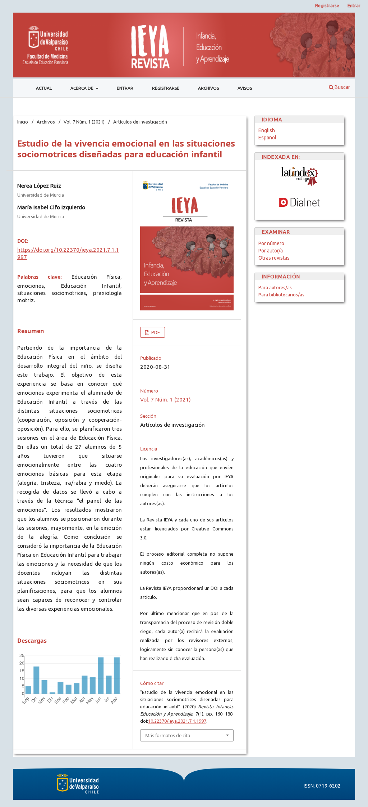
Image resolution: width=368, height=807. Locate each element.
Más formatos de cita (167, 735)
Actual (44, 88)
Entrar (125, 88)
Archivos (208, 88)
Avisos (245, 88)
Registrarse (165, 88)
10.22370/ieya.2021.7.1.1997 (177, 720)
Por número (271, 243)
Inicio (22, 121)
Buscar (342, 87)
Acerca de (82, 88)
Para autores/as (275, 287)
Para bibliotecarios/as (281, 294)
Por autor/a (270, 251)
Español (267, 137)
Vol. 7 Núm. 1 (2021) (84, 121)
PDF (155, 332)
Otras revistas (274, 258)
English (266, 130)
